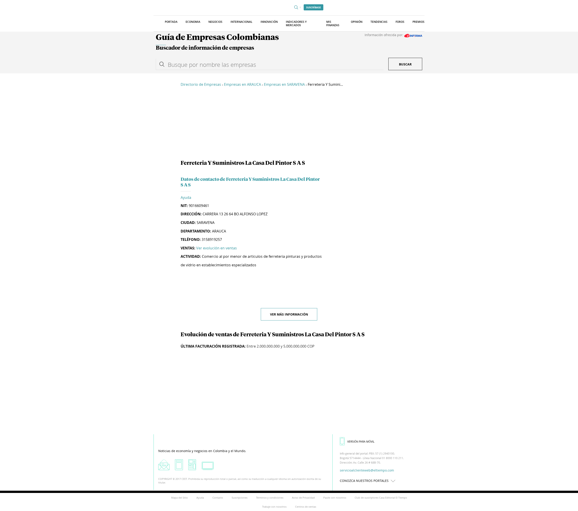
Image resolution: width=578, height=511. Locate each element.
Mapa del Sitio (179, 497)
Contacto (217, 497)
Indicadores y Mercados (296, 23)
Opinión (356, 22)
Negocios (215, 22)
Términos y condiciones (269, 497)
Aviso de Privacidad (303, 497)
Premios (418, 22)
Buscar (405, 64)
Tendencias (379, 22)
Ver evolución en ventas (216, 248)
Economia (193, 22)
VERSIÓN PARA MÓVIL (360, 441)
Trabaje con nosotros (274, 506)
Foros (400, 22)
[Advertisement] (289, 124)
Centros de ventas (305, 506)
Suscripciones (239, 497)
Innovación (269, 22)
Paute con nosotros (334, 497)
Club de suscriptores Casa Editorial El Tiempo (381, 497)
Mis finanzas (332, 23)
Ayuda (186, 197)
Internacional (241, 22)
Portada (171, 22)
